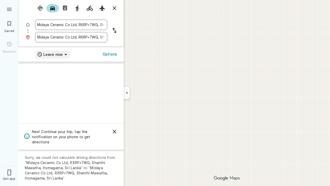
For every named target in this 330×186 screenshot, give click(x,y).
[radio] (40, 8)
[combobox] (71, 25)
